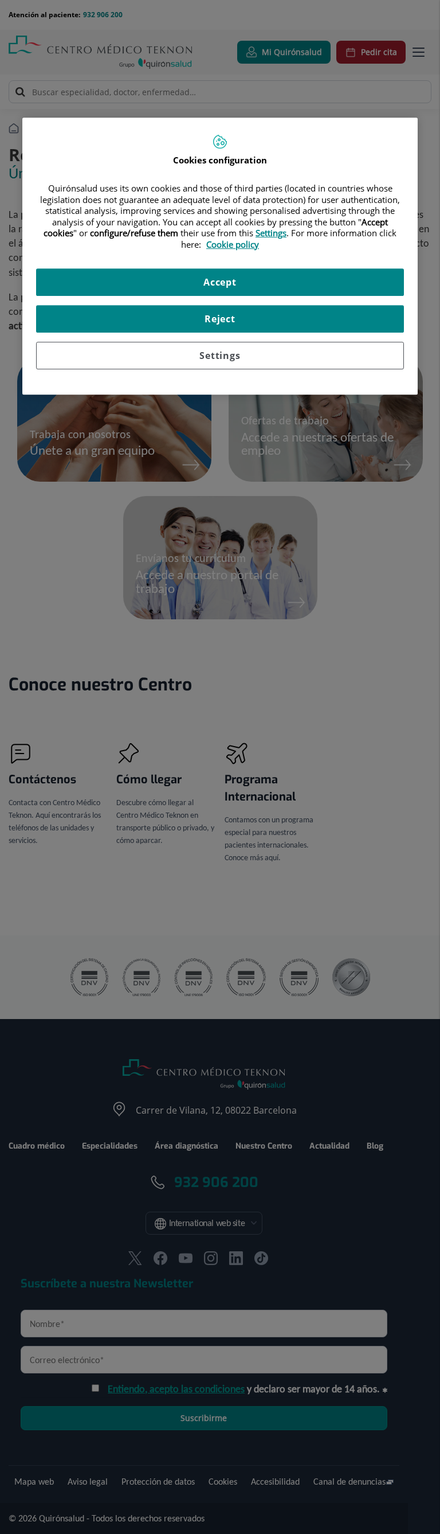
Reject (220, 319)
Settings (219, 355)
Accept (220, 282)
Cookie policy (232, 244)
